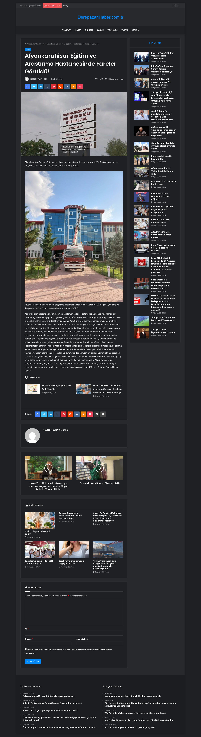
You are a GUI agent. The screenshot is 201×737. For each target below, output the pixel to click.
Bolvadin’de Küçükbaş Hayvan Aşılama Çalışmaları (162, 209)
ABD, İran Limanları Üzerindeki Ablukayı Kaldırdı (161, 235)
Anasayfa (66, 30)
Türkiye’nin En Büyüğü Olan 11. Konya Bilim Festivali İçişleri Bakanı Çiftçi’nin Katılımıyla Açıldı (162, 98)
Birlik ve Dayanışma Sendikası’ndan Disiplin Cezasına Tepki (70, 516)
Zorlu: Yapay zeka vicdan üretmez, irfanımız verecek (163, 248)
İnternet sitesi (82, 639)
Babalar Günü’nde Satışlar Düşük (160, 221)
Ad (27, 629)
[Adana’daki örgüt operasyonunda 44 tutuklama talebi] (141, 83)
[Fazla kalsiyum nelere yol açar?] (40, 520)
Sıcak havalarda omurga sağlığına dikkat (71, 562)
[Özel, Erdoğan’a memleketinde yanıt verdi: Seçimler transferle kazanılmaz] (141, 115)
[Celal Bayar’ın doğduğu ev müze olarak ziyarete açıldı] (141, 147)
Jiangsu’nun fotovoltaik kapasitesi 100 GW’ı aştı (163, 319)
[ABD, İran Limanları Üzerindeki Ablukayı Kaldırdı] (141, 236)
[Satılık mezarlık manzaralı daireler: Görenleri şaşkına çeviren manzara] (141, 283)
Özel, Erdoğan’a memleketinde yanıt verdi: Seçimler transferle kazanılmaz (162, 115)
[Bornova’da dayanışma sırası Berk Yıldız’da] (32, 389)
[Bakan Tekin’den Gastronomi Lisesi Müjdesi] (141, 197)
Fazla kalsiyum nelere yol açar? (37, 532)
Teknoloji (112, 30)
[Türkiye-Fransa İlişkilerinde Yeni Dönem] (141, 333)
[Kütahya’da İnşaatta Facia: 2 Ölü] (141, 160)
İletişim (135, 30)
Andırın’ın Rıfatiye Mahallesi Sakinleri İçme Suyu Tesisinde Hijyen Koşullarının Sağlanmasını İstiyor (107, 517)
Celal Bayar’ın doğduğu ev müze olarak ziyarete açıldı (163, 146)
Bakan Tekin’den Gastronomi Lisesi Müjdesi (160, 196)
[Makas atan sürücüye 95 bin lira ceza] (141, 185)
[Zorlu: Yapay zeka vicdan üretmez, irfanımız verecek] (141, 249)
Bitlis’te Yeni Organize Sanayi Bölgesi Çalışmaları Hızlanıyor (162, 69)
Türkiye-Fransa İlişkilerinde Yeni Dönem (163, 331)
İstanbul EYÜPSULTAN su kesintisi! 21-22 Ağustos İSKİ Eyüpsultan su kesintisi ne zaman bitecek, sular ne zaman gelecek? (163, 302)
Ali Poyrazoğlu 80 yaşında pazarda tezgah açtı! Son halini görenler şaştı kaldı (163, 131)
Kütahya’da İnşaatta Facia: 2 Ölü (161, 157)
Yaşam (124, 30)
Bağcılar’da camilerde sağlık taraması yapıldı (39, 562)
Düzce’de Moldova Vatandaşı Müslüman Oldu (162, 171)
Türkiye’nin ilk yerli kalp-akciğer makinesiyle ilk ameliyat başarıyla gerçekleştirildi (105, 565)
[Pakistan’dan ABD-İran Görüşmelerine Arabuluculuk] (141, 57)
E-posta (29, 639)
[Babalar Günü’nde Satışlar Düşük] (141, 223)
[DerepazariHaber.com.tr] (100, 17)
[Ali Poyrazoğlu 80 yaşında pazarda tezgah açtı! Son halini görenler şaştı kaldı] (141, 131)
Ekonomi (89, 30)
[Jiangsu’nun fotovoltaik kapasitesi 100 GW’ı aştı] (141, 321)
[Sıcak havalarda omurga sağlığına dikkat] (74, 549)
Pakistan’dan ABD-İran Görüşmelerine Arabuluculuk (162, 56)
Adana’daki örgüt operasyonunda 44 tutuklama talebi (85, 6)
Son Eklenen (155, 42)
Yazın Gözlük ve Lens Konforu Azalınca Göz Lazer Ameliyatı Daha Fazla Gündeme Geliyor (107, 389)
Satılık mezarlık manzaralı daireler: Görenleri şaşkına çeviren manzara (160, 284)
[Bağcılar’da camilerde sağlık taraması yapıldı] (40, 549)
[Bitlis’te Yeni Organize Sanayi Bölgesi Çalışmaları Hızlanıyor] (141, 70)
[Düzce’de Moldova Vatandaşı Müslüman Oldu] (141, 172)
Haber (78, 30)
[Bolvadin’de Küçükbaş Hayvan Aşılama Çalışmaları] (141, 210)
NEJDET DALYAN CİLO (38, 79)
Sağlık (100, 30)
